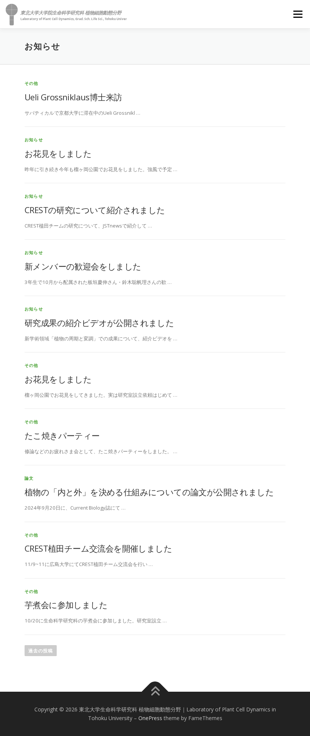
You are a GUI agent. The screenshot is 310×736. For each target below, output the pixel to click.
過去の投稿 (40, 650)
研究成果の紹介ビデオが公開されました (99, 322)
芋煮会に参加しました (66, 604)
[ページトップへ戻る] (155, 691)
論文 (29, 478)
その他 (32, 83)
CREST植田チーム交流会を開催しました (98, 548)
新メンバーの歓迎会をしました (83, 266)
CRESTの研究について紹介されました (95, 209)
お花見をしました (58, 153)
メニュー (297, 14)
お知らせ (34, 139)
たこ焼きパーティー (62, 435)
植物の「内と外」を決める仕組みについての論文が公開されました (149, 491)
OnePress (150, 718)
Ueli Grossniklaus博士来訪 (73, 97)
